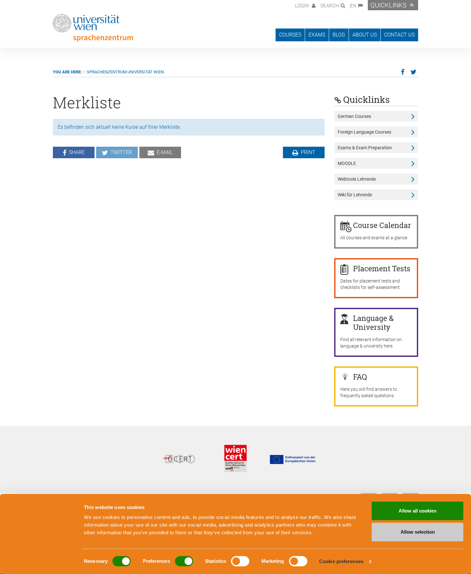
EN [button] (353, 6)
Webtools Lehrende (357, 179)
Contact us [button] (399, 35)
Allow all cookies (417, 510)
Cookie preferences (341, 561)
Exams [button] (317, 35)
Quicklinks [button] (388, 5)
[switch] (184, 561)
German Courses (354, 116)
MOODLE (347, 163)
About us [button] (364, 35)
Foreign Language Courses (364, 132)
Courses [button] (290, 35)
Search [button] (329, 6)
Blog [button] (339, 35)
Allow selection (418, 532)
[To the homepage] (93, 28)
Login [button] (302, 6)
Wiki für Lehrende (355, 194)
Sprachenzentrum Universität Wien (125, 72)
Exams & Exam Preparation (365, 147)
